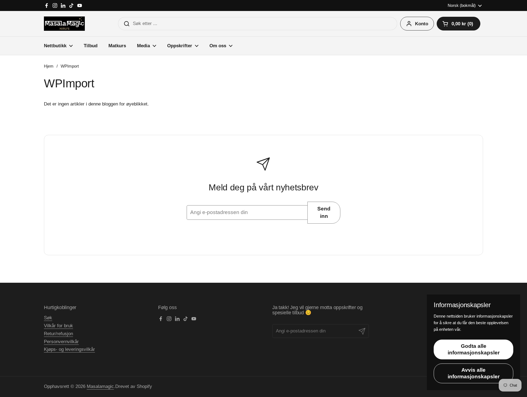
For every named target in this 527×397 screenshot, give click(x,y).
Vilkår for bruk (58, 325)
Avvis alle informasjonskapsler (474, 373)
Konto (421, 23)
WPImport (70, 66)
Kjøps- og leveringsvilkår (69, 349)
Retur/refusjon (58, 333)
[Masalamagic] (64, 23)
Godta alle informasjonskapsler (474, 349)
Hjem (49, 66)
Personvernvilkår (61, 341)
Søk (48, 317)
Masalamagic (100, 386)
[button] (458, 23)
